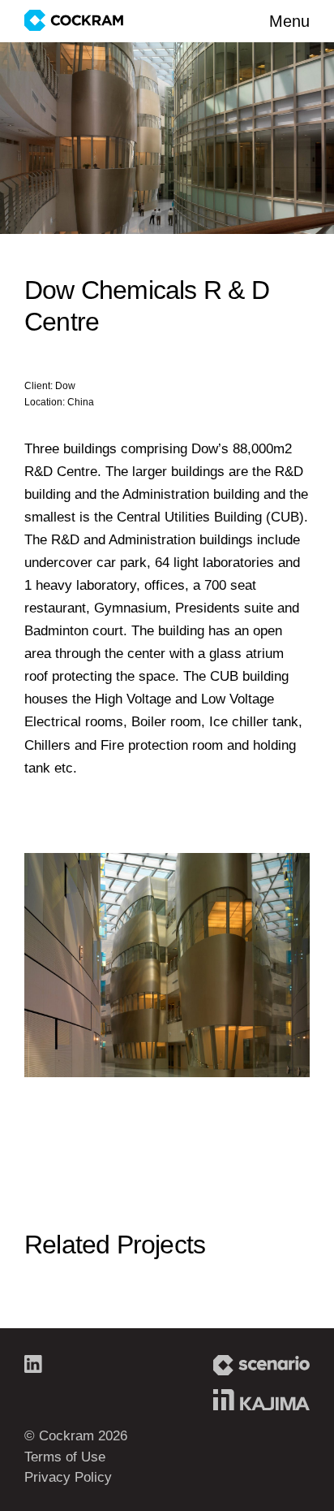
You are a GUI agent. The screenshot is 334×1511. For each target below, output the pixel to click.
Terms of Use (64, 1457)
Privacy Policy (68, 1477)
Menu (289, 21)
